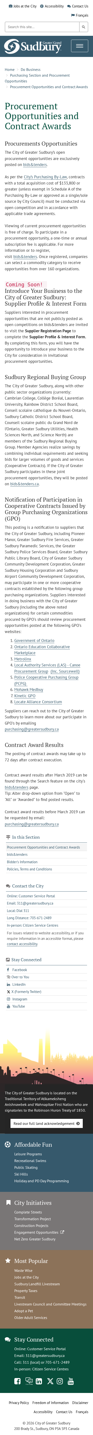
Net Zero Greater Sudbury (34, 1239)
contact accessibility (22, 944)
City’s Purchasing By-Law (45, 176)
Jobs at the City (25, 6)
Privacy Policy (19, 1402)
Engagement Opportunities (37, 1232)
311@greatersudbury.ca (45, 1355)
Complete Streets (28, 1212)
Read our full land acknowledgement (44, 1123)
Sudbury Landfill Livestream (37, 1283)
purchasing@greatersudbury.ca (32, 729)
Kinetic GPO (25, 695)
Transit (19, 1297)
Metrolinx (22, 659)
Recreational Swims (30, 1160)
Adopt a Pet (23, 1310)
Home (10, 69)
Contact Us (80, 6)
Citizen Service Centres (50, 1369)
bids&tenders (35, 164)
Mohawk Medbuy (28, 689)
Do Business (31, 69)
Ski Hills (21, 1174)
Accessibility (54, 6)
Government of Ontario (34, 640)
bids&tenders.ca (24, 484)
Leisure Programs (28, 1154)
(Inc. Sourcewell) (65, 671)
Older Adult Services (30, 1317)
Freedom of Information (50, 1402)
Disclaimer (80, 1402)
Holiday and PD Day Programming (41, 1180)
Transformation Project (32, 1218)
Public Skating (26, 1167)
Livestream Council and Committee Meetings (50, 1304)
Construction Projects (31, 1225)
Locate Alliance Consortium (38, 701)
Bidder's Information (22, 862)
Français (82, 15)
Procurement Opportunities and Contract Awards (49, 86)
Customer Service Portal (46, 1348)
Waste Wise (23, 1270)
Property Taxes (25, 1290)
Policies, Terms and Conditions (29, 869)
